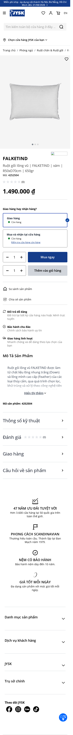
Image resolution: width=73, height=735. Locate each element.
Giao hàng (13, 218)
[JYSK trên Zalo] (27, 709)
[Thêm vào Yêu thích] (66, 59)
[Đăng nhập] (51, 13)
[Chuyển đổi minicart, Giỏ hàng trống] (58, 13)
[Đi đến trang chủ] (17, 13)
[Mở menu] (4, 13)
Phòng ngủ (26, 50)
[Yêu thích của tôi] (43, 13)
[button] (12, 182)
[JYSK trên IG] (18, 709)
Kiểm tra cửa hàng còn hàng (25, 242)
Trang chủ (9, 50)
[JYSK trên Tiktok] (36, 709)
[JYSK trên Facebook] (9, 709)
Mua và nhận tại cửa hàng (23, 234)
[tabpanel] (35, 102)
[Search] (61, 26)
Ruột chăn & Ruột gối (50, 50)
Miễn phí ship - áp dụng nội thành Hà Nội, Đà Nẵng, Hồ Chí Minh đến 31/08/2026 (35, 3)
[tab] (32, 144)
